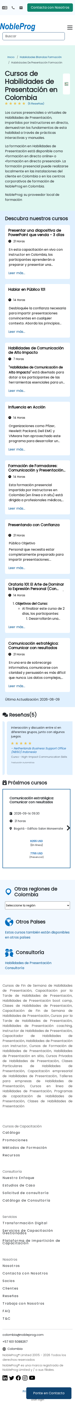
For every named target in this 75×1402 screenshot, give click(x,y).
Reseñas (10, 1296)
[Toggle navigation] (70, 26)
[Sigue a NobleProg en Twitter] (11, 1377)
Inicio (11, 57)
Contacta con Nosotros (50, 7)
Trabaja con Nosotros (23, 1303)
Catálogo (11, 1132)
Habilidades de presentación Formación (36, 62)
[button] (67, 827)
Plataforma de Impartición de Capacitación (31, 1242)
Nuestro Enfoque (18, 1177)
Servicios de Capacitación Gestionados (27, 1231)
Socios (8, 1280)
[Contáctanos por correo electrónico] (21, 7)
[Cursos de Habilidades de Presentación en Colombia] (21, 26)
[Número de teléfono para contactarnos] (13, 7)
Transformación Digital (24, 1223)
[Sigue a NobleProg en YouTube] (32, 1377)
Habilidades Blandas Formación (41, 57)
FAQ (6, 1311)
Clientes (10, 1288)
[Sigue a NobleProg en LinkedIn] (5, 1377)
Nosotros (11, 1265)
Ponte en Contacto (49, 1393)
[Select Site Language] (4, 7)
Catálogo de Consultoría (26, 1200)
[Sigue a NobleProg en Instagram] (25, 1377)
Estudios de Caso (18, 1185)
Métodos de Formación (24, 1147)
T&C (6, 1318)
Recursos (11, 1155)
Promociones (15, 1140)
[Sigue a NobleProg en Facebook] (18, 1377)
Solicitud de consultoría (25, 1193)
